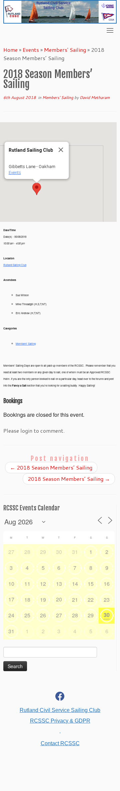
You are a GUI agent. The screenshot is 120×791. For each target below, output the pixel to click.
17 (11, 599)
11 (27, 583)
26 (43, 615)
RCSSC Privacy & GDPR (60, 721)
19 (43, 599)
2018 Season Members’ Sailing (51, 467)
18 (27, 599)
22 (91, 599)
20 (59, 599)
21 (75, 599)
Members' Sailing (65, 49)
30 (59, 552)
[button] (36, 189)
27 (11, 552)
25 (27, 615)
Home (10, 49)
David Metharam (95, 97)
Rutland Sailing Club (14, 265)
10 (11, 583)
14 (75, 583)
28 (27, 552)
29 (43, 552)
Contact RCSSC (60, 743)
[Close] (61, 150)
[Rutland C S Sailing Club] (60, 697)
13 (59, 583)
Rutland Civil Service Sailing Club (60, 710)
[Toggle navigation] (110, 30)
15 (91, 583)
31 (75, 552)
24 (11, 615)
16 (107, 583)
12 (43, 583)
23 (107, 599)
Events (31, 49)
